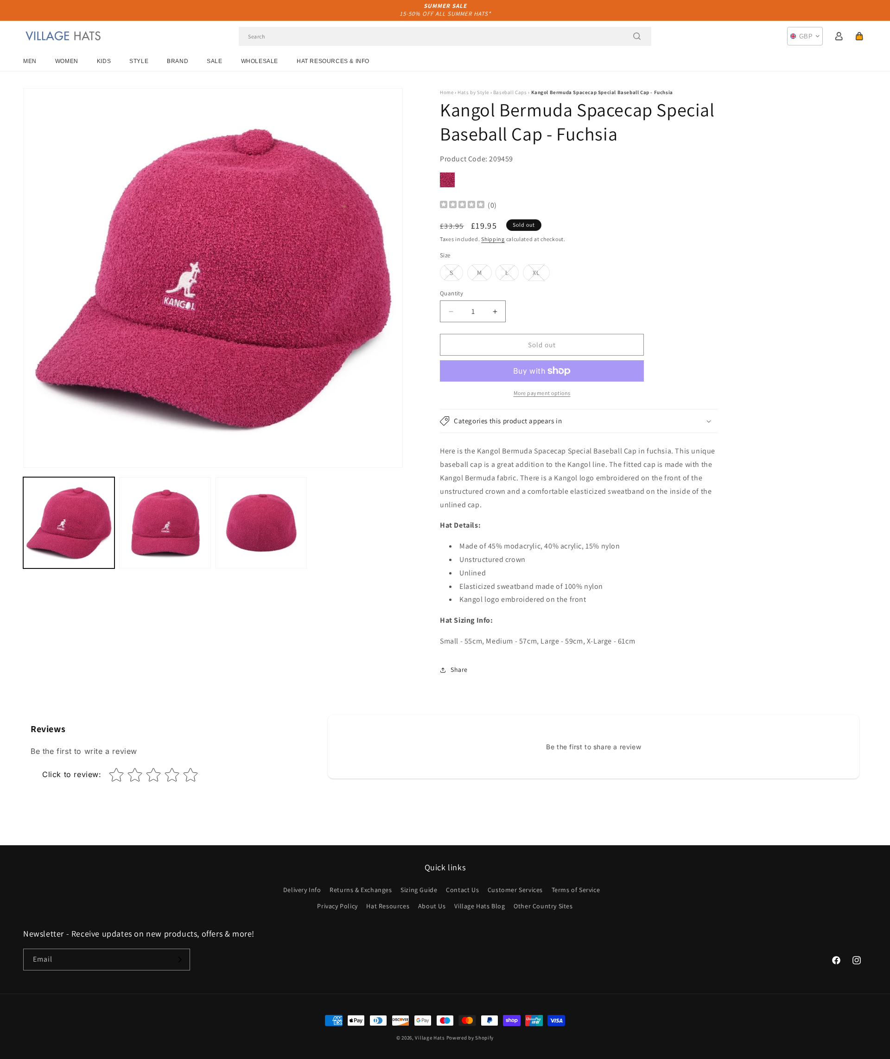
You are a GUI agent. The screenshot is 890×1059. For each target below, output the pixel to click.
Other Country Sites (543, 906)
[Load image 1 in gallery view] (68, 522)
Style (138, 61)
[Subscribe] (179, 959)
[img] (462, 206)
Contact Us (462, 890)
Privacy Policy (337, 906)
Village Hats (430, 1037)
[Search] (637, 36)
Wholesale (259, 61)
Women (66, 61)
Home (446, 92)
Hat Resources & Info (333, 61)
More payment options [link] (542, 392)
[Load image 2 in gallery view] (164, 522)
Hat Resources (387, 906)
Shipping (493, 239)
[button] (859, 36)
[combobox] (445, 36)
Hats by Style (473, 92)
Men (30, 61)
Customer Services (515, 890)
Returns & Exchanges (361, 890)
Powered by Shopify (470, 1037)
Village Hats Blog (479, 906)
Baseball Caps (510, 92)
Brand (177, 61)
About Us (432, 906)
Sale (214, 61)
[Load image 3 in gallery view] (261, 522)
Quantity (451, 293)
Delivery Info (302, 890)
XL (541, 274)
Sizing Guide (418, 890)
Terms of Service (576, 890)
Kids (104, 61)
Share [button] (459, 669)
